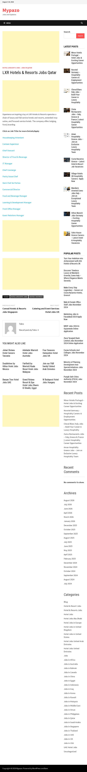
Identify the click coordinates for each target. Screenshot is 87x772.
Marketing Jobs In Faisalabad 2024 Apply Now (73, 316)
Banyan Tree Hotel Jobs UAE (10, 381)
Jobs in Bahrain (70, 668)
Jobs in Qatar (26, 68)
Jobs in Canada (70, 672)
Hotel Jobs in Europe (72, 622)
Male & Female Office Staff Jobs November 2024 (72, 304)
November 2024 (70, 567)
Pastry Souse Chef (10, 176)
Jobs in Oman (69, 710)
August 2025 (69, 538)
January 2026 (69, 521)
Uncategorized (70, 751)
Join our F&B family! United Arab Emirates (49, 366)
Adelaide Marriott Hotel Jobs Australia (30, 353)
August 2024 (69, 579)
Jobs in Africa (69, 660)
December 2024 (70, 562)
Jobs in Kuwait (70, 697)
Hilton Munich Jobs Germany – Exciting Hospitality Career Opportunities (77, 219)
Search (67, 32)
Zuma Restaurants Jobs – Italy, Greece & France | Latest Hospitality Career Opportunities (77, 118)
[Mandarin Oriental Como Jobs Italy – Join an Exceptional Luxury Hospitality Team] (67, 188)
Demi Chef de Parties (11, 183)
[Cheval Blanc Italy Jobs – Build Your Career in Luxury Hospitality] (67, 90)
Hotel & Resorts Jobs (11, 68)
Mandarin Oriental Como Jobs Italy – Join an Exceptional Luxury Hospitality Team (77, 197)
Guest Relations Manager (13, 215)
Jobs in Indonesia (71, 685)
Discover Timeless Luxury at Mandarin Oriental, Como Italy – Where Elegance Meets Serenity (73, 275)
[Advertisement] (30, 47)
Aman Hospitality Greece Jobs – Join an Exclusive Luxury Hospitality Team (77, 143)
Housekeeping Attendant (13, 137)
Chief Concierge (9, 170)
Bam (46, 768)
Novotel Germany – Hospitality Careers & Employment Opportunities (77, 76)
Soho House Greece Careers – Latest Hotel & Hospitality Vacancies (77, 237)
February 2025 (70, 558)
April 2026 (68, 513)
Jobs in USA (69, 743)
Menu (8, 23)
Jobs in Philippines (71, 714)
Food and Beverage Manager (14, 196)
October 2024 (69, 571)
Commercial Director (11, 189)
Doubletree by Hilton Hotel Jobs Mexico (10, 366)
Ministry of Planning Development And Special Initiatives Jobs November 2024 (73, 366)
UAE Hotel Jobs (70, 747)
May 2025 (68, 550)
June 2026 (68, 508)
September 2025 (71, 533)
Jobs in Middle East (72, 705)
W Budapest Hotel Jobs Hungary (51, 381)
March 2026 (69, 517)
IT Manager (7, 163)
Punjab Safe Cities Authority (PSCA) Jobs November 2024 (73, 379)
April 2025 (68, 554)
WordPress (36, 768)
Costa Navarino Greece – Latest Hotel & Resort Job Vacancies (77, 163)
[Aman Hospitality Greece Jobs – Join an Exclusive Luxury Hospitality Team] (67, 134)
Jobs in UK (68, 739)
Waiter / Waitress (36, 297)
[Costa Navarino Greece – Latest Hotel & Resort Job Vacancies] (67, 159)
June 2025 (68, 546)
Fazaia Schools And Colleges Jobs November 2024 (74, 353)
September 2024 (71, 575)
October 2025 (69, 529)
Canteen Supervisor (10, 144)
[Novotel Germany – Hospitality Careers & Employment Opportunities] (67, 70)
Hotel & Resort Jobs (72, 606)
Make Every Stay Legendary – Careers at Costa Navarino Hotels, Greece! (73, 291)
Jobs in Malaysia (71, 701)
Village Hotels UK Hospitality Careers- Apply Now (77, 177)
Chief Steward (8, 150)
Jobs (66, 655)
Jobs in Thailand (71, 730)
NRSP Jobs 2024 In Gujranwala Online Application (71, 328)
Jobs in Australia (71, 664)
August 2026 (69, 500)
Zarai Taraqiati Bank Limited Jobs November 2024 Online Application (73, 340)
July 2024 (68, 583)
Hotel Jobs (68, 614)
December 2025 (70, 525)
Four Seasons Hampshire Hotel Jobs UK (50, 353)
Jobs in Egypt (69, 680)
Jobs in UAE (69, 735)
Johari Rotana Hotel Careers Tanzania (8, 353)
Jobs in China (69, 676)
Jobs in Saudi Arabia (72, 722)
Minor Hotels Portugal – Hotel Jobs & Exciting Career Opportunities (77, 57)
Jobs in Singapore (71, 726)
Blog (66, 602)
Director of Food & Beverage (14, 157)
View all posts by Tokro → (29, 330)
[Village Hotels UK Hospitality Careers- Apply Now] (67, 174)
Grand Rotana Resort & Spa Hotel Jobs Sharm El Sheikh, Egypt (31, 383)
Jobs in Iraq (69, 689)
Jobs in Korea (69, 693)
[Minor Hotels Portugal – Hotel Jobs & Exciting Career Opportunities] (67, 53)
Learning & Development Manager (16, 202)
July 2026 (68, 504)
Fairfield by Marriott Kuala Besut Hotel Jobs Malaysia (30, 367)
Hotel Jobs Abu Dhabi (73, 618)
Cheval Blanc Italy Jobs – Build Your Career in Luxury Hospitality (76, 96)
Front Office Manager (11, 209)
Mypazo (10, 10)
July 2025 (68, 542)
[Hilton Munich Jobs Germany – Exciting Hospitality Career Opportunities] (67, 213)
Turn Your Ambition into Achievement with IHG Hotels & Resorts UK (73, 261)
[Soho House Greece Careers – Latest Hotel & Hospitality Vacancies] (67, 233)
